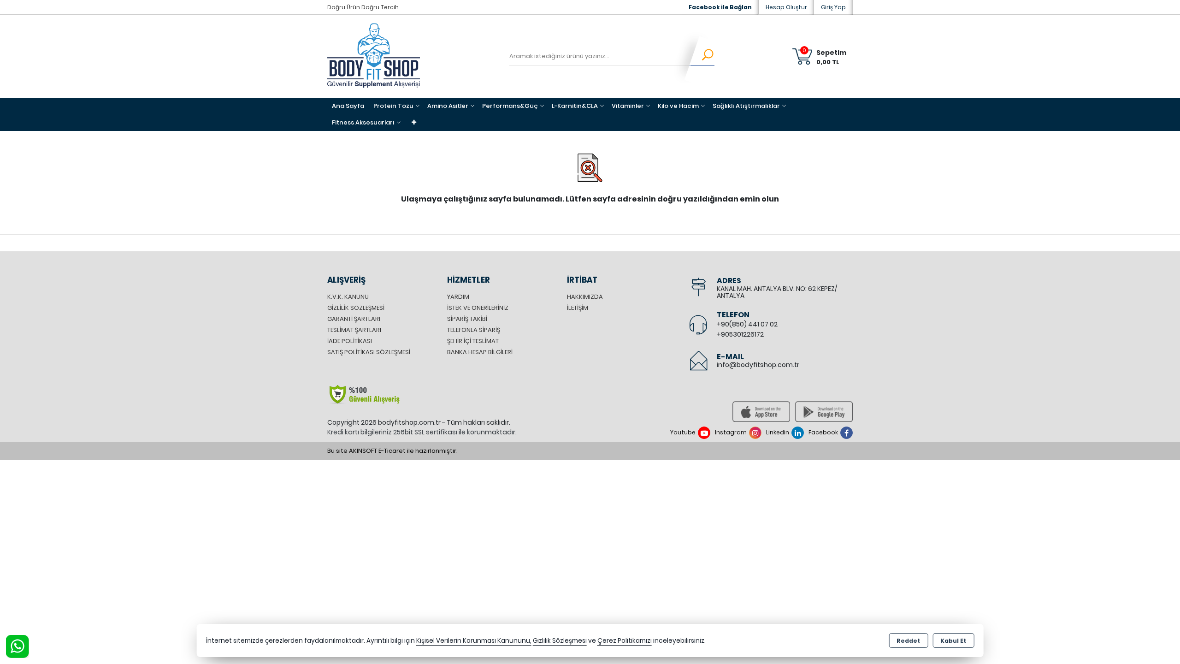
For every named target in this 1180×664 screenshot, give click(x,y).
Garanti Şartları (353, 318)
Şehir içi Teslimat (473, 341)
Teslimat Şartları (354, 330)
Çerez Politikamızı (624, 640)
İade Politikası (349, 341)
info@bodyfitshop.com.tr (758, 364)
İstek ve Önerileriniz (477, 307)
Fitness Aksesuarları (363, 122)
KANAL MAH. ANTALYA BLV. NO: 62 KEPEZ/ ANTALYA (777, 292)
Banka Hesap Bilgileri (480, 352)
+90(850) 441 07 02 (747, 324)
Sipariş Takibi (467, 318)
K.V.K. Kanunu (348, 296)
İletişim (577, 307)
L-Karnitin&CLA (575, 105)
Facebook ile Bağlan (720, 7)
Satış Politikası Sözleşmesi (368, 352)
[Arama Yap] (701, 56)
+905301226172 (740, 334)
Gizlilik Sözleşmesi (355, 307)
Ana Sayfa (348, 105)
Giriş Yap (833, 7)
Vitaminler (628, 105)
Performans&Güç (510, 105)
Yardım (458, 296)
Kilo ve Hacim (678, 105)
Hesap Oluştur (786, 7)
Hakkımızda (585, 296)
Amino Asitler (447, 105)
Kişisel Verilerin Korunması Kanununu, (473, 640)
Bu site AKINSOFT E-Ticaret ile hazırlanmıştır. (392, 450)
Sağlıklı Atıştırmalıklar (746, 105)
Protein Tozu (393, 105)
